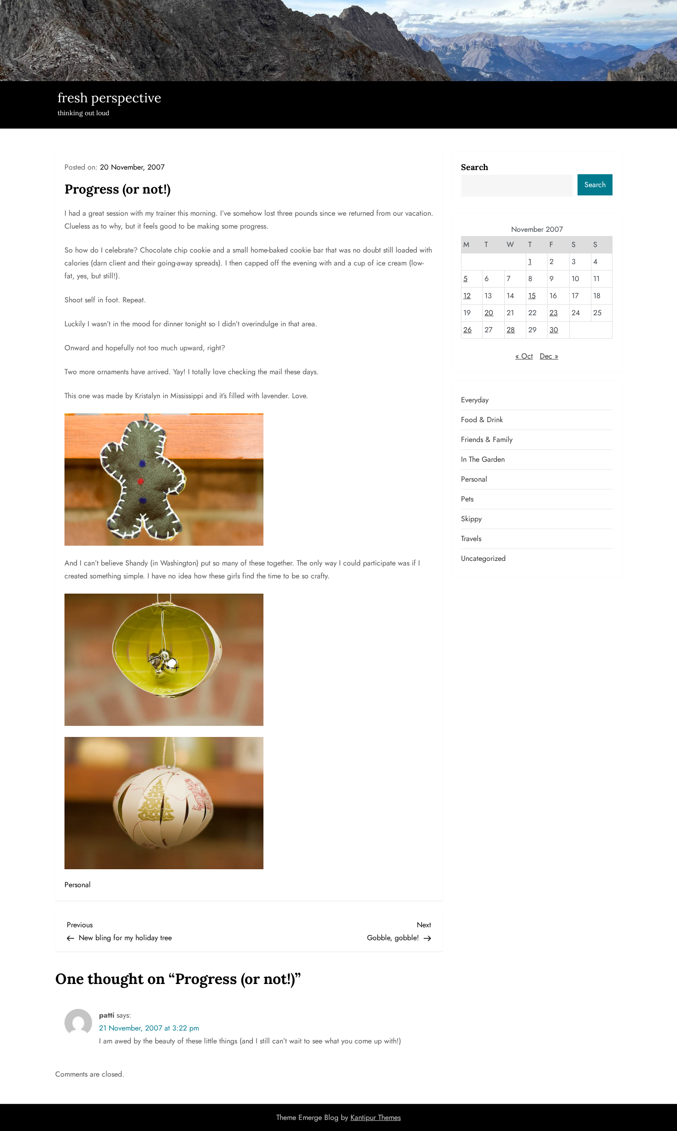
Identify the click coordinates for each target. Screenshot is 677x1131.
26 (467, 329)
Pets (467, 499)
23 (553, 312)
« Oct (524, 356)
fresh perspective (109, 97)
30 (553, 329)
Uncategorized (483, 558)
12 (467, 295)
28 (511, 329)
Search (474, 167)
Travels (471, 538)
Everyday (475, 400)
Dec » (549, 356)
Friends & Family (487, 439)
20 (488, 312)
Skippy (471, 518)
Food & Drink (482, 419)
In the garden (483, 459)
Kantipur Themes (375, 1117)
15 (532, 295)
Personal (77, 884)
